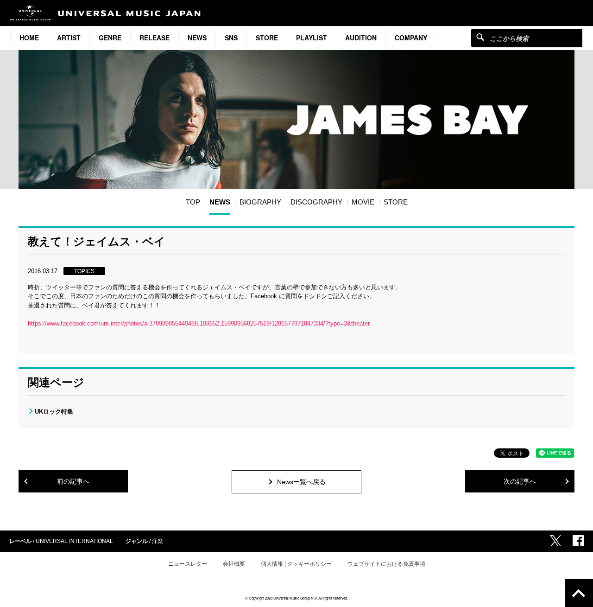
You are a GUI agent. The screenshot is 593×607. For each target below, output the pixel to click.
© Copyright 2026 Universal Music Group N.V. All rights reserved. (296, 598)
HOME (29, 37)
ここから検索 (480, 37)
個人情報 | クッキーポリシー (296, 564)
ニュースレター (187, 564)
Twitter (555, 540)
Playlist (311, 37)
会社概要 (234, 564)
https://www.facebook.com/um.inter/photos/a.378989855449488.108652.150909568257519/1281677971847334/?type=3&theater (199, 323)
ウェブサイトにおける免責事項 (386, 564)
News (197, 37)
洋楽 (157, 541)
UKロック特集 (54, 411)
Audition (361, 37)
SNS (231, 37)
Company (411, 37)
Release (154, 37)
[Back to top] (579, 593)
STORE (267, 37)
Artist (69, 37)
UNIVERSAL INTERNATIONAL (74, 541)
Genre (110, 37)
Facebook (578, 540)
